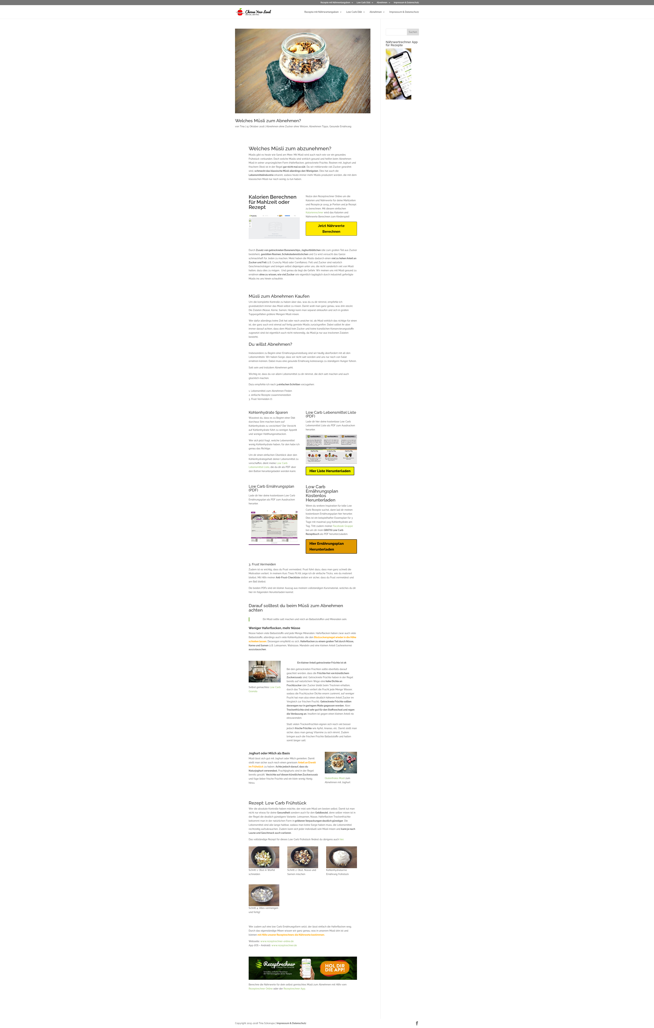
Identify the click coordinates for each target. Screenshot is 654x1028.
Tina (242, 126)
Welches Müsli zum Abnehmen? (268, 120)
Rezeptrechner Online (261, 988)
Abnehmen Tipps (318, 126)
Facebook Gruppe (343, 526)
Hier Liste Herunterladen (330, 471)
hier (342, 839)
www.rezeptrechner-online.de (277, 941)
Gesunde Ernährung (340, 126)
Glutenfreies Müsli (335, 778)
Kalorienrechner (314, 212)
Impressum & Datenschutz (406, 3)
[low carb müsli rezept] (264, 857)
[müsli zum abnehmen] (264, 895)
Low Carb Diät (363, 3)
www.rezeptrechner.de (284, 945)
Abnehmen (382, 3)
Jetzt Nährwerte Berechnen (331, 229)
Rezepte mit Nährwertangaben (335, 3)
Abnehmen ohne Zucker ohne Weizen (287, 126)
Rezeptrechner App (294, 988)
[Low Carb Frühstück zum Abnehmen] (341, 857)
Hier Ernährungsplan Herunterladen (326, 546)
